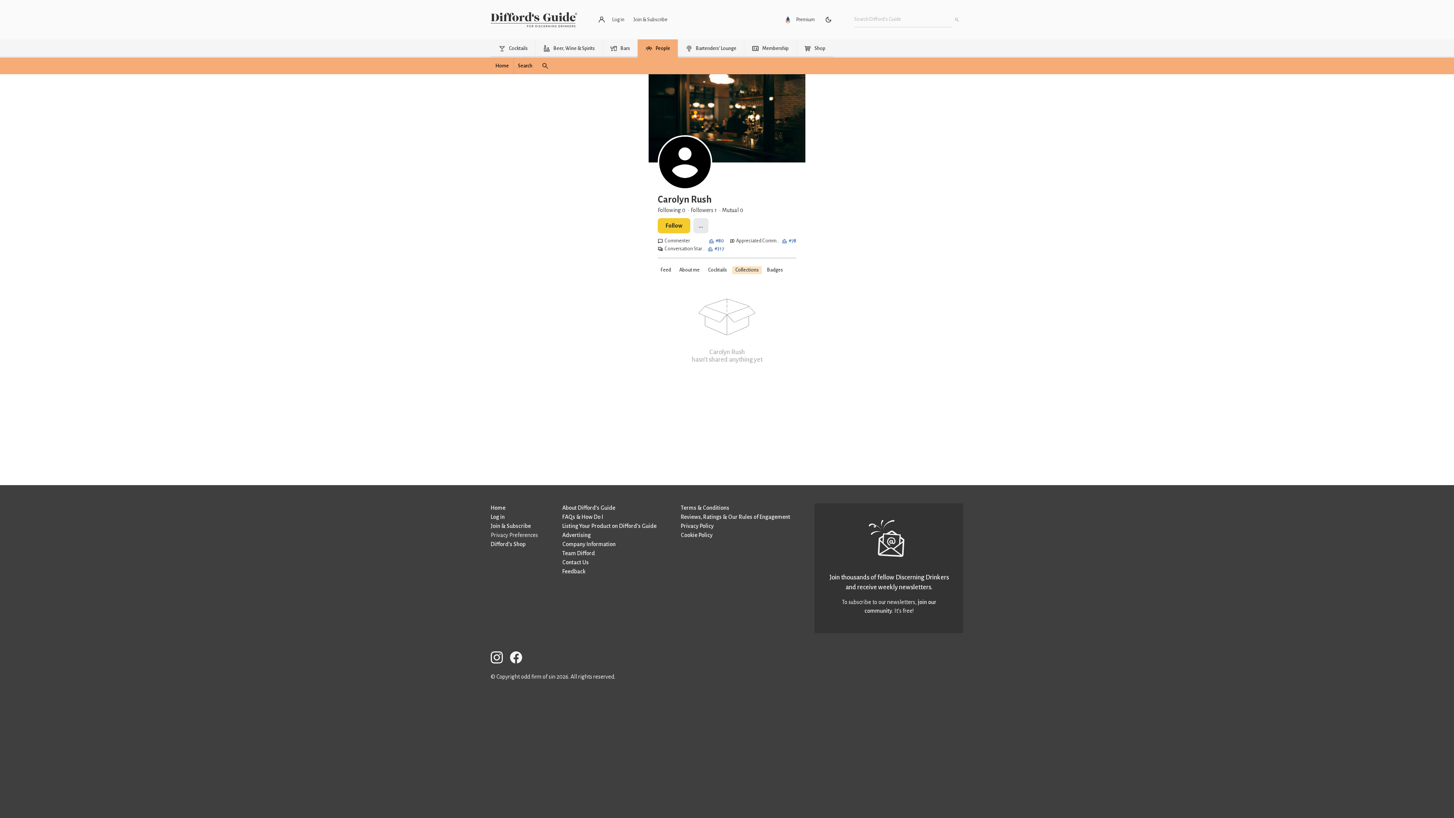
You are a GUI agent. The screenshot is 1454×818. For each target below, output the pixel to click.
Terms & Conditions (705, 508)
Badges (775, 270)
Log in (498, 517)
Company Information (589, 544)
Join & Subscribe (511, 526)
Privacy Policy (697, 526)
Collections (747, 270)
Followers (704, 210)
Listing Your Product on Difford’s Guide (609, 526)
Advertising (576, 535)
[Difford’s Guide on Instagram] (500, 658)
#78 (792, 241)
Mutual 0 (732, 210)
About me (689, 270)
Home (498, 508)
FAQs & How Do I (582, 517)
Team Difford (578, 553)
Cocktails (717, 270)
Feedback (573, 571)
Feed (666, 270)
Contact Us (575, 562)
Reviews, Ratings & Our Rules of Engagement (735, 517)
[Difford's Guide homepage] (534, 19)
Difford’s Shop (508, 544)
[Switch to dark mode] (828, 19)
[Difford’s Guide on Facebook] (519, 658)
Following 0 (671, 210)
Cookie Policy (697, 535)
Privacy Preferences (514, 535)
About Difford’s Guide (588, 508)
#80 (720, 241)
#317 (719, 248)
